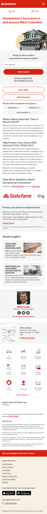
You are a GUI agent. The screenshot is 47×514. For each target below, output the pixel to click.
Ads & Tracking (7, 464)
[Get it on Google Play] (23, 493)
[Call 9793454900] (19, 313)
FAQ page (36, 186)
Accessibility (6, 470)
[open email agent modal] (23, 313)
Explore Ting (7, 223)
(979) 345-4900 (18, 186)
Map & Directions (28, 338)
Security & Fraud (7, 467)
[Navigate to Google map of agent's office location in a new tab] (28, 313)
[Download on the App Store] (8, 493)
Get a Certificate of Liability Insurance (23, 316)
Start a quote (23, 72)
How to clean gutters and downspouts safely (13, 245)
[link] (12, 4)
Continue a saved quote (23, 78)
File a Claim (23, 90)
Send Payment (23, 97)
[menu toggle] (43, 4)
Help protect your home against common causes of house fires (13, 269)
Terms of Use (6, 473)
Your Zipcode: (10, 65)
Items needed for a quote (23, 80)
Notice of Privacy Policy (9, 476)
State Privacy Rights (8, 479)
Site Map (5, 482)
